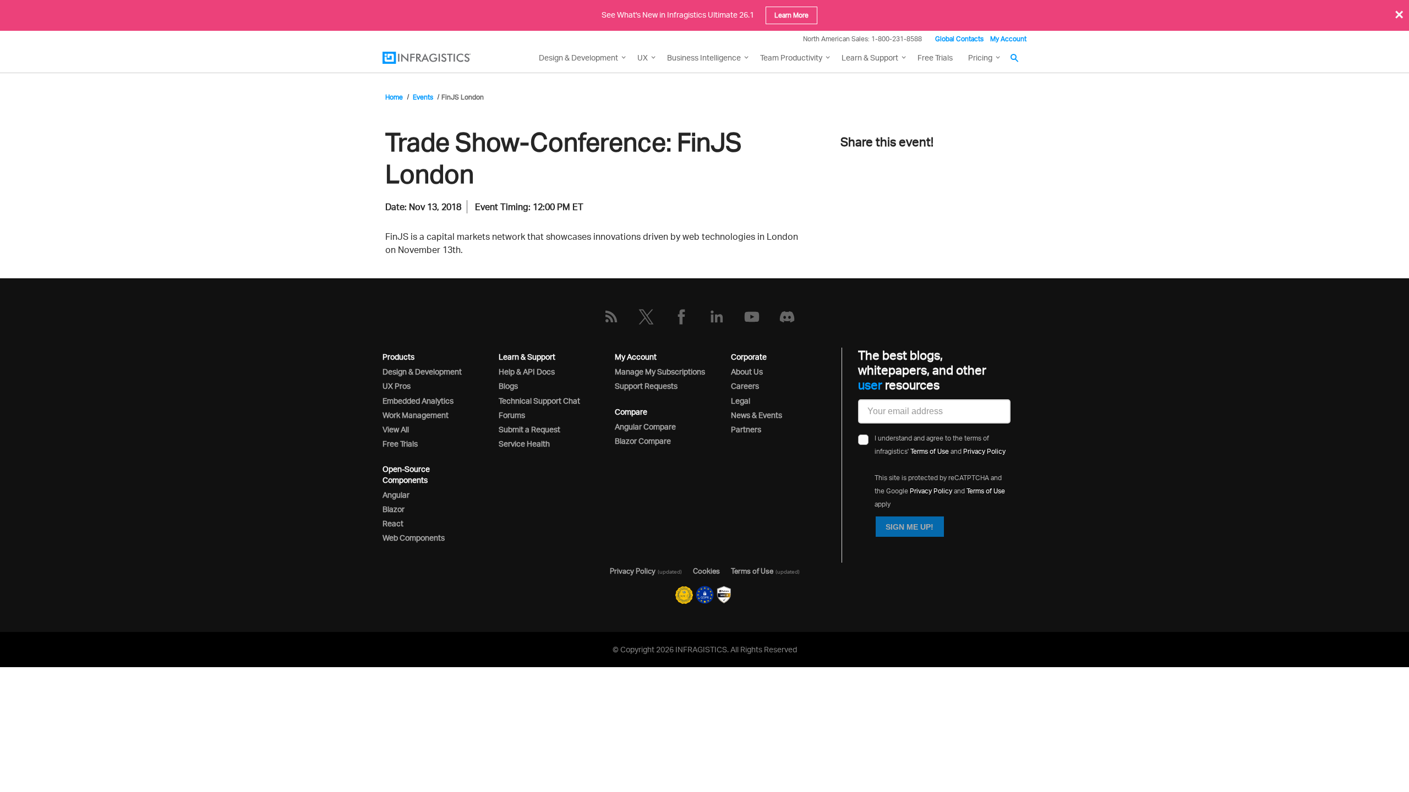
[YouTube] (752, 317)
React (393, 523)
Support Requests (646, 386)
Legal (740, 400)
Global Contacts (959, 39)
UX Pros (397, 386)
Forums (512, 415)
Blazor (394, 509)
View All (396, 429)
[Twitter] (646, 317)
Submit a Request (529, 429)
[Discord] (787, 317)
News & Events (756, 415)
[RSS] (611, 317)
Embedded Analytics (418, 400)
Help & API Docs (527, 371)
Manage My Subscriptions (660, 371)
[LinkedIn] (717, 317)
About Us (747, 371)
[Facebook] (681, 317)
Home (394, 97)
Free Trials (935, 57)
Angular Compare (645, 426)
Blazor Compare (643, 441)
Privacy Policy (984, 451)
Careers (745, 386)
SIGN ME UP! (909, 526)
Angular (396, 494)
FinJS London (462, 97)
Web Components (414, 537)
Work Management (416, 415)
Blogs (508, 386)
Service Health (524, 443)
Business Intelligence (704, 57)
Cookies (706, 570)
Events (423, 97)
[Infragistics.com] (438, 58)
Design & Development (422, 371)
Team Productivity (791, 57)
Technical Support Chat (539, 400)
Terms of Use (929, 451)
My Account (1008, 39)
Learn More (791, 15)
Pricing (980, 57)
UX (642, 57)
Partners (746, 429)
